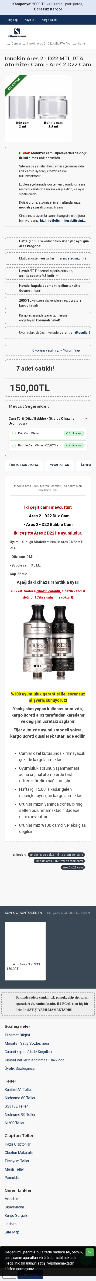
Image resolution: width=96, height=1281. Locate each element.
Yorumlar (59, 465)
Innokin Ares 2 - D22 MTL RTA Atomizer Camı (25, 964)
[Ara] (75, 31)
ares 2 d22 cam (72, 867)
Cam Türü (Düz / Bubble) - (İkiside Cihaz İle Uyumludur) (41, 421)
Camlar (16, 43)
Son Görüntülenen (23, 913)
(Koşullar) (82, 332)
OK (90, 1252)
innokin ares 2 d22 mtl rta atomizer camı (56, 854)
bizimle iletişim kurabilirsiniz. (63, 220)
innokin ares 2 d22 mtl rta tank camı (59, 861)
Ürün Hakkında (23, 465)
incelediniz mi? (75, 258)
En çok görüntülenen (68, 913)
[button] (9, 975)
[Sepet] (88, 31)
